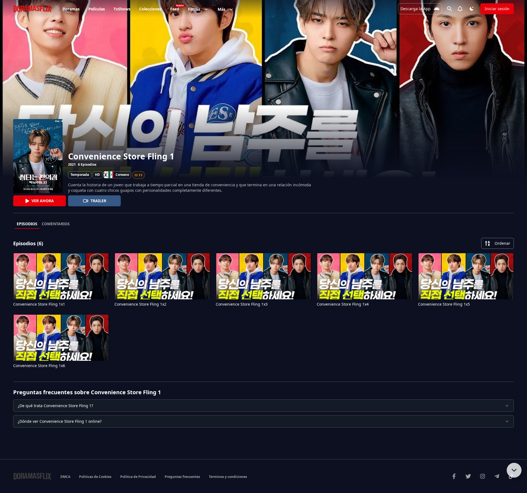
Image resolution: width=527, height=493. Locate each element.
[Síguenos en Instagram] (482, 476)
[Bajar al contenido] (514, 470)
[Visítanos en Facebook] (454, 476)
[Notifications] (460, 9)
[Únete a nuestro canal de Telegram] (497, 476)
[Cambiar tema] (471, 8)
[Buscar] (449, 8)
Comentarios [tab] (56, 223)
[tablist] (263, 224)
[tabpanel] (263, 304)
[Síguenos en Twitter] (468, 476)
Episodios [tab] (27, 223)
